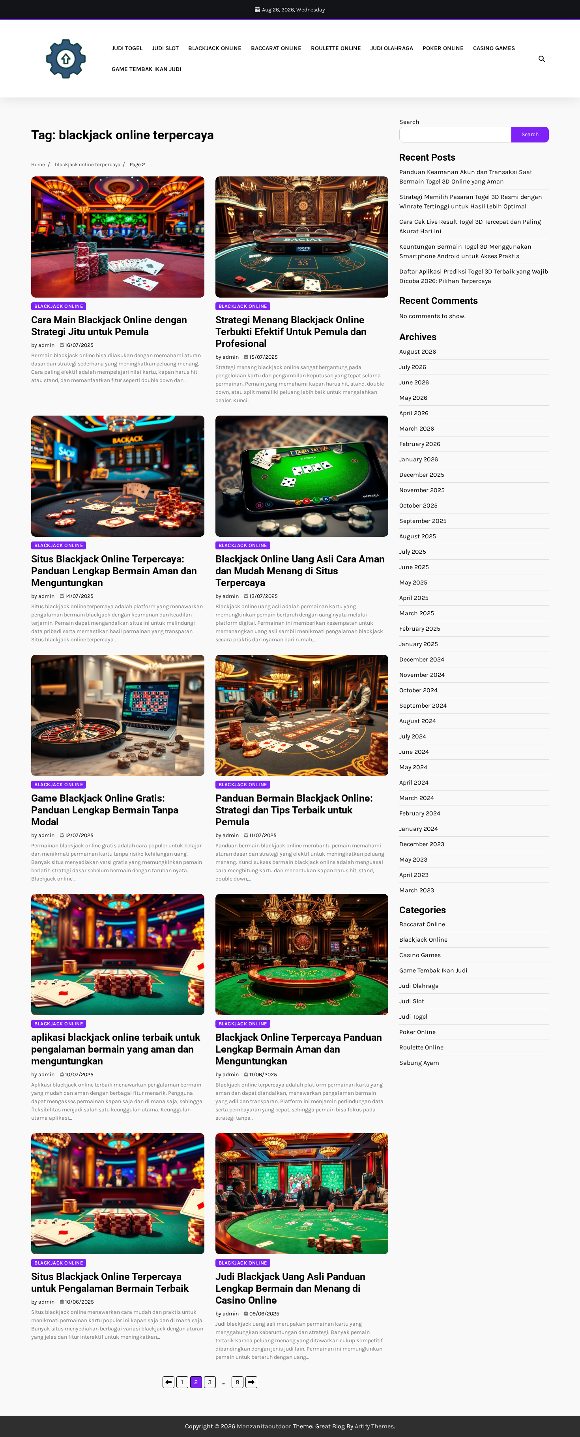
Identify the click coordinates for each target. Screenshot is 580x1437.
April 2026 (413, 412)
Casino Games (494, 48)
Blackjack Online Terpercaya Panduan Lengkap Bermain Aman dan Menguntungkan (298, 1049)
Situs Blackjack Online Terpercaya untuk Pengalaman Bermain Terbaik (110, 1282)
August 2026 (417, 351)
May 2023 (413, 859)
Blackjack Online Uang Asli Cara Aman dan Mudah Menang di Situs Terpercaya (300, 570)
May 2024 (413, 766)
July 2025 (412, 551)
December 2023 (421, 843)
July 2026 (412, 366)
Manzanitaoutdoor (264, 1426)
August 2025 (417, 536)
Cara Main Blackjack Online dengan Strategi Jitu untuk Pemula (109, 325)
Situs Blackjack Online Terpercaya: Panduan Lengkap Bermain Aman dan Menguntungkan (114, 570)
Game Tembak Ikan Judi (146, 69)
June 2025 (414, 566)
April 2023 (413, 874)
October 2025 (418, 505)
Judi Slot (165, 48)
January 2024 (418, 828)
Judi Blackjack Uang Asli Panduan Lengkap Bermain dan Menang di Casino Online (290, 1288)
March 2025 (416, 612)
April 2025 (413, 597)
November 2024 (422, 674)
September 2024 (423, 705)
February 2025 (419, 628)
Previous (168, 1382)
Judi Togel (127, 48)
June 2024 (414, 751)
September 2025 (423, 520)
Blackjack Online (214, 48)
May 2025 (413, 582)
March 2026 (416, 428)
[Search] (542, 59)
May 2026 (413, 397)
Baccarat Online (276, 48)
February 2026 (419, 443)
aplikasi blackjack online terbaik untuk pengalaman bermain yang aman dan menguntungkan (115, 1049)
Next (251, 1382)
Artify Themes (374, 1426)
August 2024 (417, 720)
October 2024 (418, 689)
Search (409, 122)
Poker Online (443, 48)
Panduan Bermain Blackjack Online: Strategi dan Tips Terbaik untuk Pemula (294, 810)
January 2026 (418, 459)
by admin (42, 345)
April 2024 (413, 782)
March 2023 (416, 890)
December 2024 (421, 659)
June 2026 (414, 382)
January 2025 (418, 643)
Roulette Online (336, 48)
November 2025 (422, 489)
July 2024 (412, 736)
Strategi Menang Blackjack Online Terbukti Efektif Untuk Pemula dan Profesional (291, 331)
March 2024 (416, 797)
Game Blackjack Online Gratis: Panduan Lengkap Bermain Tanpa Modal (104, 810)
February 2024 (419, 813)
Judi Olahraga (391, 48)
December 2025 (421, 474)
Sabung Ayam (419, 1062)
